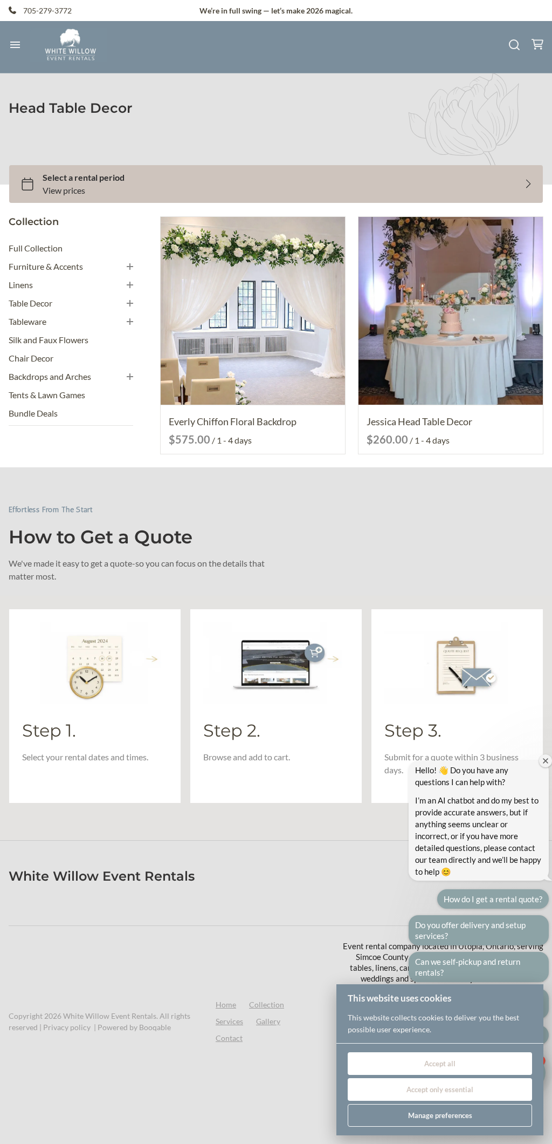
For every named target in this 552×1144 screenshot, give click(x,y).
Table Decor (30, 303)
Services (229, 1021)
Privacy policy (67, 1027)
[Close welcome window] (545, 760)
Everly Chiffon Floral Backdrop (232, 421)
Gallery (268, 1021)
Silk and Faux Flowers (48, 340)
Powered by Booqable (134, 1027)
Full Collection (36, 248)
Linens (21, 285)
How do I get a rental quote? (493, 899)
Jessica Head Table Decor (419, 421)
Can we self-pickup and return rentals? (467, 967)
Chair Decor (31, 358)
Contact (229, 1038)
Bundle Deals (33, 413)
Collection (266, 1004)
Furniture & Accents (46, 266)
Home (226, 1004)
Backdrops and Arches (50, 376)
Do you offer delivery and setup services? (470, 930)
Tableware (27, 321)
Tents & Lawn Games (47, 395)
